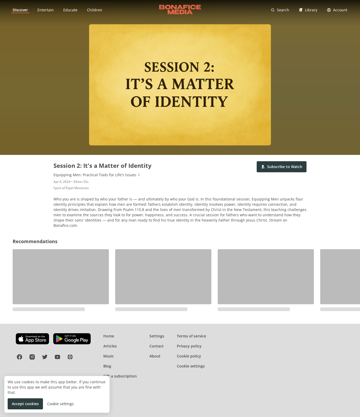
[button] (282, 166)
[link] (20, 10)
